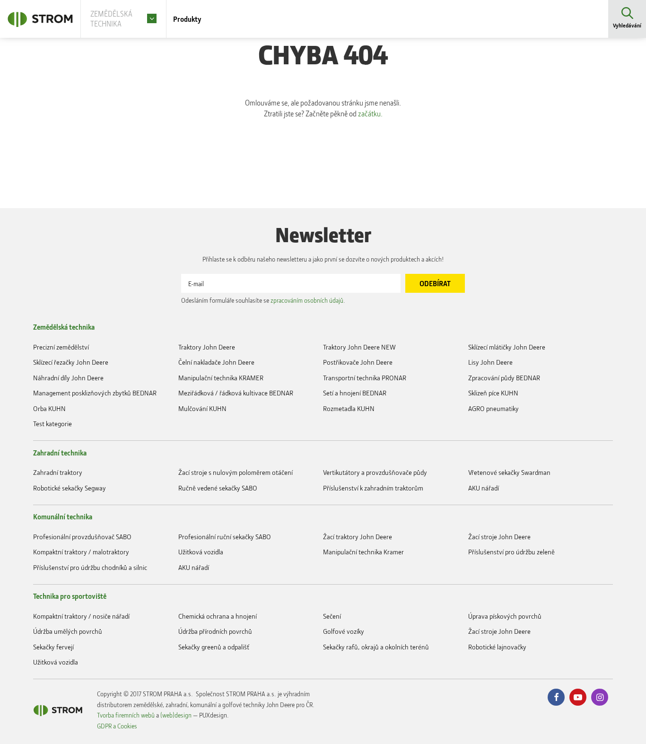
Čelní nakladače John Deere (216, 362)
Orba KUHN (49, 408)
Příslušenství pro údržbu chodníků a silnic (90, 567)
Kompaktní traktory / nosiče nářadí (81, 616)
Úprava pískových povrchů (504, 616)
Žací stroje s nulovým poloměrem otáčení (235, 472)
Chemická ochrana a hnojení (217, 616)
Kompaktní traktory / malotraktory (81, 551)
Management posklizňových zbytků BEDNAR (95, 392)
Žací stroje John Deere (499, 536)
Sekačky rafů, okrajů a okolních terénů (376, 646)
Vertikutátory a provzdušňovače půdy (375, 472)
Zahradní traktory (57, 472)
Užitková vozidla (200, 551)
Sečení (332, 616)
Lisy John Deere (490, 362)
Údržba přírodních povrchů (215, 631)
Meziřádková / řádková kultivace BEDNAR (235, 392)
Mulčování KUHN (202, 408)
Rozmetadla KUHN (349, 408)
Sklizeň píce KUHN (493, 392)
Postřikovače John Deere (358, 362)
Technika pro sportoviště (69, 596)
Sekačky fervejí (53, 646)
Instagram (599, 697)
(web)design (176, 715)
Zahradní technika (60, 452)
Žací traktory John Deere (357, 536)
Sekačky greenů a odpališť (213, 646)
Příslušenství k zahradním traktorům (373, 487)
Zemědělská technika (64, 327)
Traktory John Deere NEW (359, 346)
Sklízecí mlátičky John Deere (506, 346)
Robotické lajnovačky (497, 646)
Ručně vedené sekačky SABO (217, 487)
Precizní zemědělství (61, 346)
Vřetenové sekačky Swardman (509, 472)
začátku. (370, 113)
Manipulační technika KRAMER (220, 377)
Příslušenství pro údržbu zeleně (511, 551)
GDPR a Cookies (117, 726)
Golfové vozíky (343, 631)
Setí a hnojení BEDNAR (354, 392)
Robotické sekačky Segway (69, 487)
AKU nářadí (483, 487)
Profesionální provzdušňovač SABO (82, 536)
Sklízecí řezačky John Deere (70, 362)
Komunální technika (62, 516)
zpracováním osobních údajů (307, 300)
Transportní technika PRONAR (364, 377)
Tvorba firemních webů (126, 715)
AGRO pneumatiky (493, 408)
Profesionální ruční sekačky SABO (224, 536)
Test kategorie (52, 423)
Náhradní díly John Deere (68, 377)
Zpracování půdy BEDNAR (504, 377)
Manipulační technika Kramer (363, 551)
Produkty (187, 19)
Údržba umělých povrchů (67, 631)
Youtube (577, 697)
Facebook (556, 697)
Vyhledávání (627, 25)
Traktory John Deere (206, 346)
